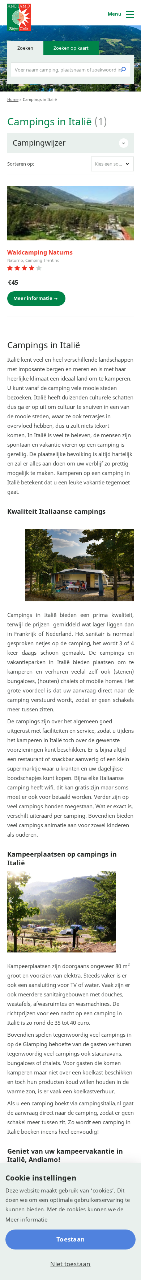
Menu (114, 14)
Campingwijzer (39, 143)
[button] (112, 164)
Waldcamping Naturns (40, 252)
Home (12, 99)
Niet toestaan (70, 1264)
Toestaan (70, 1239)
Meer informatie (26, 1219)
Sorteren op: (20, 163)
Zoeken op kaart (71, 48)
